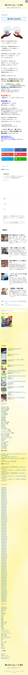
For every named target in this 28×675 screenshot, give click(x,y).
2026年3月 (4, 495)
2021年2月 (4, 587)
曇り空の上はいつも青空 (14, 5)
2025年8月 (4, 505)
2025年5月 (4, 510)
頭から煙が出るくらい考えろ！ (17, 235)
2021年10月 (4, 575)
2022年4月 (4, 566)
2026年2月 (4, 496)
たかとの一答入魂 (5, 437)
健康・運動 (4, 422)
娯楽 (2, 426)
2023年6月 (4, 545)
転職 (2, 419)
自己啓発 (3, 410)
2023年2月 (4, 551)
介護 (2, 416)
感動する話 (4, 408)
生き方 (3, 414)
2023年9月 (4, 540)
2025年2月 (4, 515)
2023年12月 (4, 536)
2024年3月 (4, 531)
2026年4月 (4, 493)
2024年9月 (4, 522)
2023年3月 (4, 549)
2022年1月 (4, 571)
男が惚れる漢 (4, 455)
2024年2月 (4, 533)
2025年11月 (4, 501)
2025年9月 (4, 504)
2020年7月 (4, 598)
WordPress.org (5, 658)
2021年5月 (4, 583)
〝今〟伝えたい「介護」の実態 (16, 359)
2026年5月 (4, 492)
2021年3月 (4, 586)
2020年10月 (4, 593)
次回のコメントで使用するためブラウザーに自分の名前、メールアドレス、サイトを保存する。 (13, 218)
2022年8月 (4, 560)
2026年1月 (4, 498)
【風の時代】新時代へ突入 (14, 348)
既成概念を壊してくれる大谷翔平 (16, 397)
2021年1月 (4, 589)
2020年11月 (4, 592)
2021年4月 (4, 584)
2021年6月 (4, 581)
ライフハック (5, 166)
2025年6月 (4, 509)
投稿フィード (4, 655)
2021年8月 (4, 578)
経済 (2, 443)
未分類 (3, 448)
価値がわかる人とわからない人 (16, 365)
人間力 (3, 428)
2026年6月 (4, 490)
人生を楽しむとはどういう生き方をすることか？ (13, 453)
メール (5, 204)
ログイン (3, 653)
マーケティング (5, 431)
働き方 (3, 445)
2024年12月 (4, 518)
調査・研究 (4, 434)
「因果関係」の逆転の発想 (16, 288)
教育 (2, 439)
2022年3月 (4, 568)
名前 (4, 198)
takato (7, 169)
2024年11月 (4, 519)
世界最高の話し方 (10, 84)
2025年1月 (4, 516)
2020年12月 (4, 590)
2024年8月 (4, 524)
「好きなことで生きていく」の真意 (10, 470)
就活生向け (4, 407)
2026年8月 (4, 487)
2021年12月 (4, 572)
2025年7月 (4, 507)
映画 (2, 417)
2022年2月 (4, 569)
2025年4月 (4, 512)
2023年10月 (4, 539)
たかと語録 (4, 442)
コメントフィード (5, 656)
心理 (2, 446)
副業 (2, 425)
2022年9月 (4, 559)
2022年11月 (4, 556)
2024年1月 (4, 534)
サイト (4, 209)
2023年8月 (4, 542)
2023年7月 (4, 543)
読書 (2, 420)
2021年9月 (4, 577)
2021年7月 (4, 580)
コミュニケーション (6, 432)
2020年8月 (4, 597)
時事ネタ (3, 423)
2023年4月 (4, 548)
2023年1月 (4, 553)
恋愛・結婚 (4, 436)
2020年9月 (4, 595)
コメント (5, 180)
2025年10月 (4, 502)
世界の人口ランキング (13, 354)
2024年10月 (4, 521)
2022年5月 (4, 565)
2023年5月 (4, 546)
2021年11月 (4, 574)
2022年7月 (4, 562)
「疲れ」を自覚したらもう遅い (17, 247)
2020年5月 (4, 601)
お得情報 (3, 413)
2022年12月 (4, 554)
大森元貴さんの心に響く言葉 (8, 461)
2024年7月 (4, 525)
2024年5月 (4, 528)
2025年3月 (4, 513)
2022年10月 (4, 557)
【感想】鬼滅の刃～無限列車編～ (9, 467)
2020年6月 (4, 600)
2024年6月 (4, 527)
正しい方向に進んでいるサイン (9, 456)
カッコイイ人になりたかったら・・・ (14, 304)
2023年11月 (4, 537)
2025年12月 (4, 499)
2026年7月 (4, 489)
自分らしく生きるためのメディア (14, 667)
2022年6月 (4, 563)
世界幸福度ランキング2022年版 (16, 386)
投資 (2, 411)
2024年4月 (4, 530)
